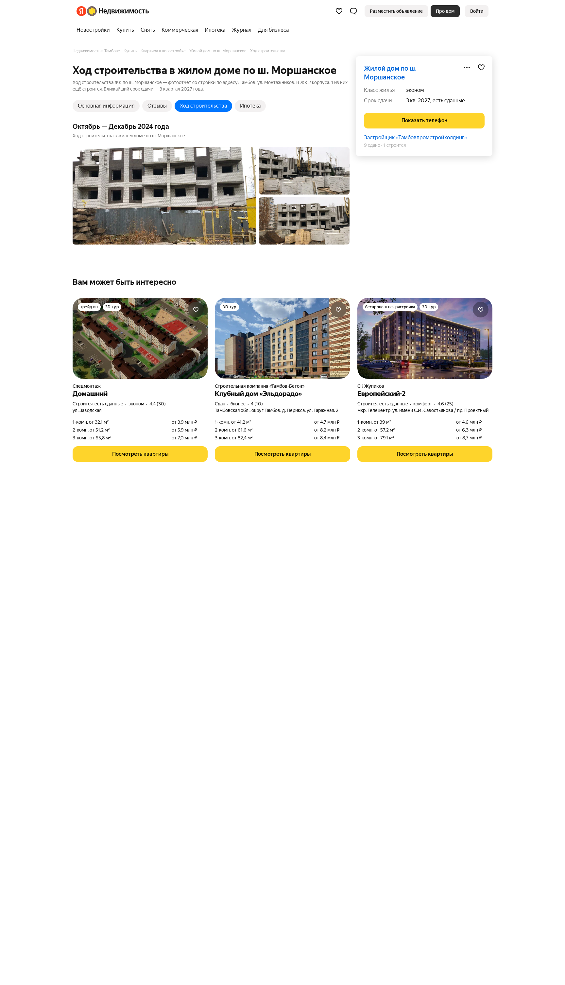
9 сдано (372, 145)
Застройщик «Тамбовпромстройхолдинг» (415, 137)
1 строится (395, 145)
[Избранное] (339, 11)
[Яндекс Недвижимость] (113, 11)
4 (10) (257, 403)
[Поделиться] (467, 67)
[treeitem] (95, 30)
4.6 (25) (445, 403)
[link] (476, 11)
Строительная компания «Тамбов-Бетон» (259, 386)
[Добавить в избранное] (481, 67)
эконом (415, 90)
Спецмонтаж (87, 386)
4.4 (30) (157, 403)
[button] (353, 11)
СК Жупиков (370, 386)
